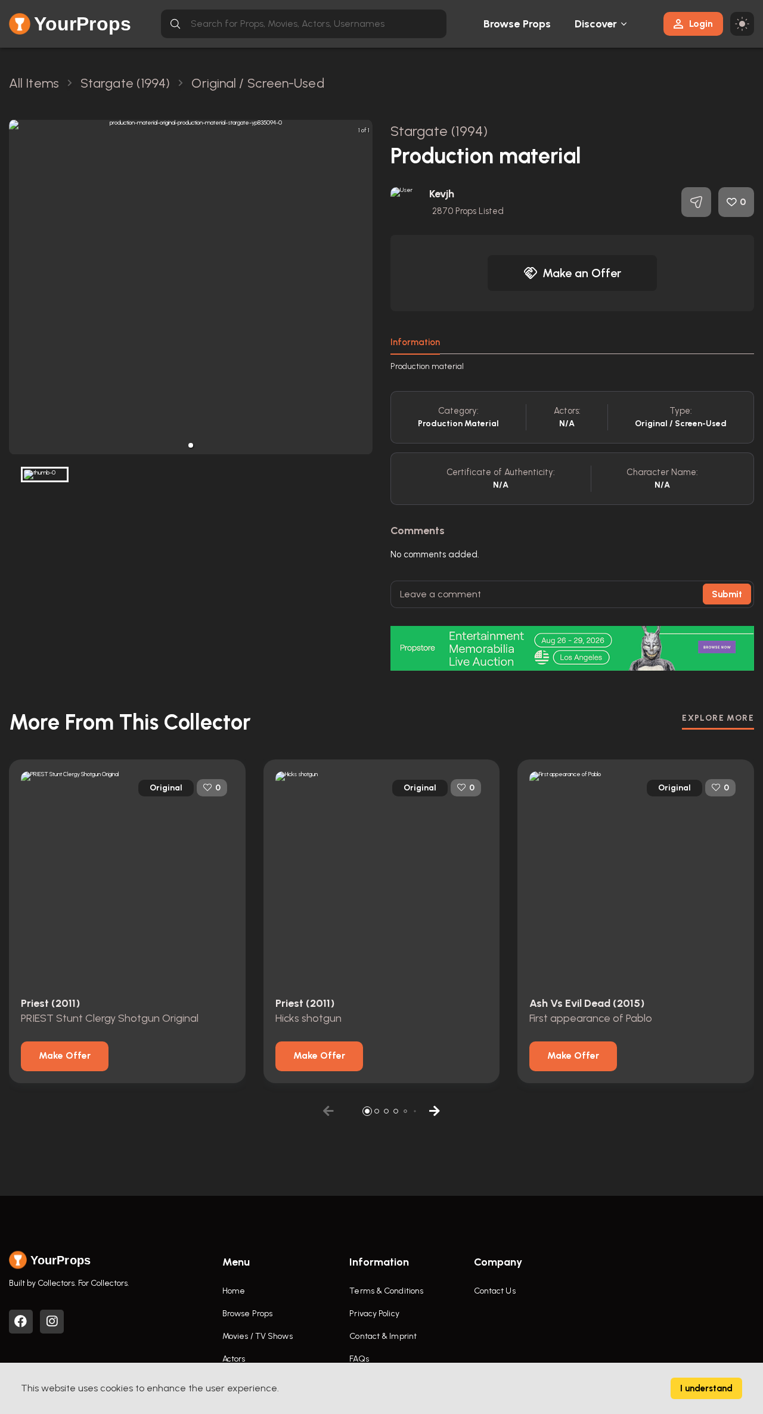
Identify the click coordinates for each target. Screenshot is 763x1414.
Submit (727, 594)
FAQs (358, 1359)
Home (233, 1291)
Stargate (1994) (439, 130)
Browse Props (517, 23)
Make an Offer (581, 273)
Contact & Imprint (383, 1336)
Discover (596, 23)
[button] (190, 445)
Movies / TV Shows (257, 1336)
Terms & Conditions (386, 1291)
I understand (706, 1388)
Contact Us (495, 1291)
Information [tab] (415, 342)
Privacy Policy (374, 1313)
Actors (234, 1359)
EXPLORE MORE (718, 718)
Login (701, 23)
